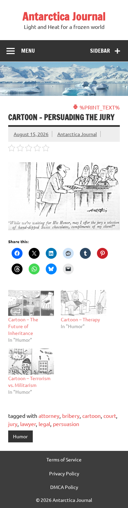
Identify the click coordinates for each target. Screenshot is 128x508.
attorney (49, 415)
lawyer (28, 423)
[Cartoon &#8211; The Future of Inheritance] (31, 303)
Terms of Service (64, 459)
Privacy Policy (64, 473)
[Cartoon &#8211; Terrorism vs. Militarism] (31, 361)
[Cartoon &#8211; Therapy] (83, 303)
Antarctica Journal (64, 16)
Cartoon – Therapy (80, 319)
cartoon (91, 415)
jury (12, 423)
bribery (71, 415)
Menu (28, 50)
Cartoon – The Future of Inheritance (23, 326)
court (109, 415)
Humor (20, 436)
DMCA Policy (64, 487)
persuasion (66, 423)
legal (44, 423)
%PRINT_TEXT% (99, 107)
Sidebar (100, 50)
